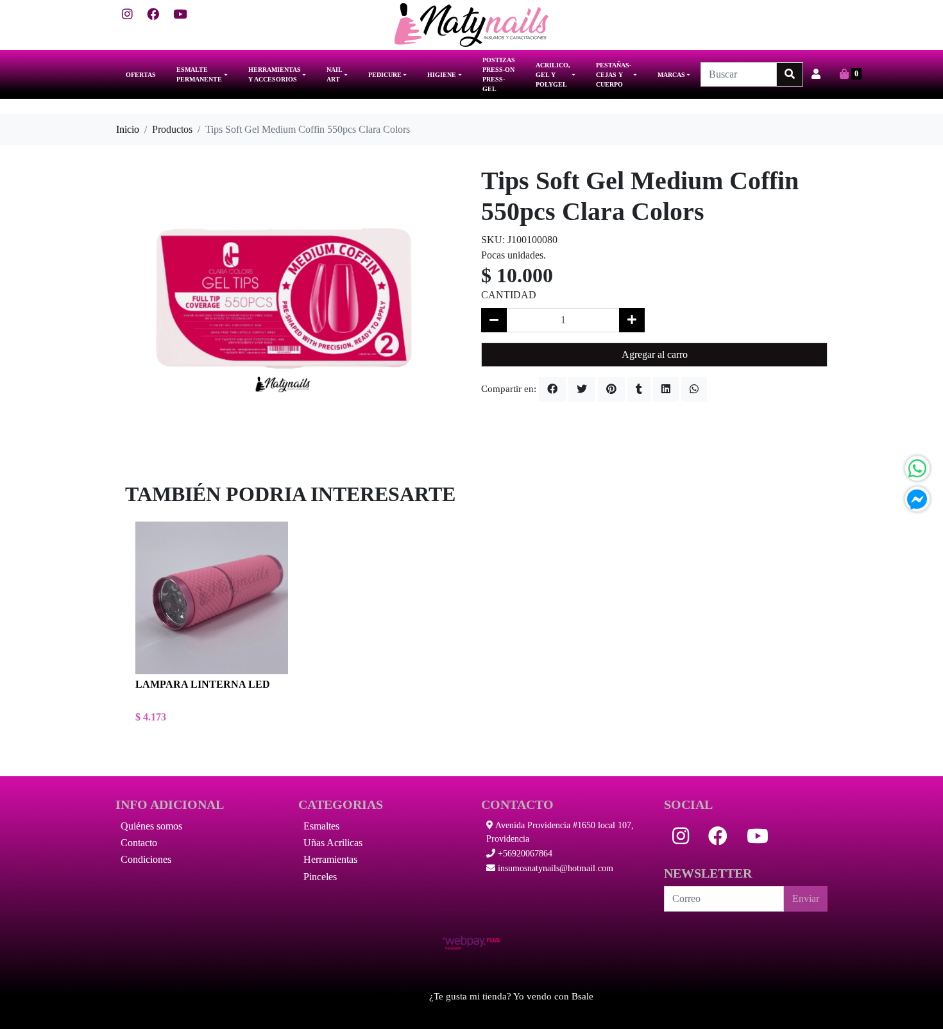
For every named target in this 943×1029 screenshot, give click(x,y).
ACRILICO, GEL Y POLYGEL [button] (553, 75)
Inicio (127, 129)
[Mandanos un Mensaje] (917, 499)
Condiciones (146, 859)
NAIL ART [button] (334, 74)
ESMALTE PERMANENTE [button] (199, 74)
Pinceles (320, 876)
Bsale (582, 996)
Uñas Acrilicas (332, 842)
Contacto (139, 842)
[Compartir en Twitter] (581, 389)
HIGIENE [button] (441, 74)
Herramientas (330, 859)
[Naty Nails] (471, 25)
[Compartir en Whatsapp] (694, 389)
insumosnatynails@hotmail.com (554, 868)
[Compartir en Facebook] (552, 389)
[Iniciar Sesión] (816, 74)
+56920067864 (523, 853)
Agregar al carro (655, 354)
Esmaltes (321, 826)
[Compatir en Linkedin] (666, 389)
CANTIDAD (508, 294)
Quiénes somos (151, 826)
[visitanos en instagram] (127, 15)
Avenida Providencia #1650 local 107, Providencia (560, 832)
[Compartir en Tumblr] (638, 389)
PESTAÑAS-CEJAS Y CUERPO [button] (613, 75)
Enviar (805, 898)
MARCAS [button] (671, 74)
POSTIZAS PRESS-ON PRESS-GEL (498, 74)
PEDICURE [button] (385, 74)
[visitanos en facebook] (153, 15)
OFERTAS (141, 74)
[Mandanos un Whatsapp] (917, 468)
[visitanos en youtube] (180, 15)
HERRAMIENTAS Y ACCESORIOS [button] (274, 74)
